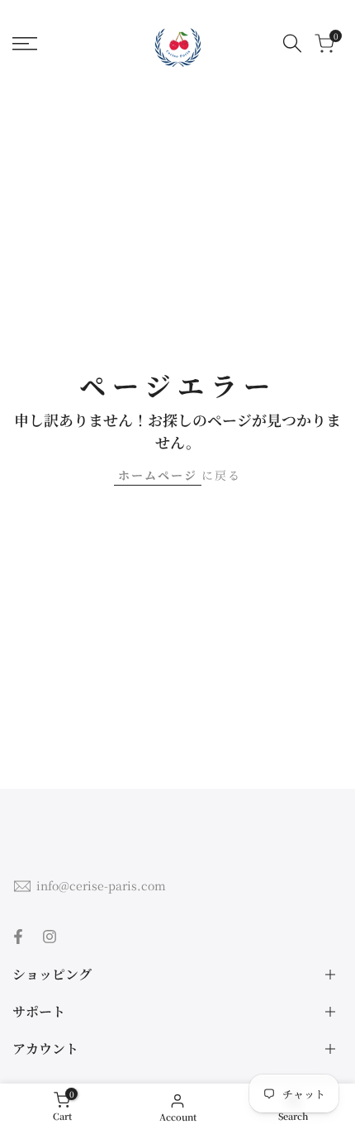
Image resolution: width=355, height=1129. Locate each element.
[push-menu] (24, 43)
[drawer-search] (292, 43)
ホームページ (157, 475)
